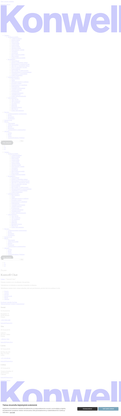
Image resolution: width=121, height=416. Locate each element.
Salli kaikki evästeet (108, 408)
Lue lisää (12, 412)
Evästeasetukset (87, 408)
